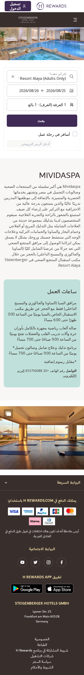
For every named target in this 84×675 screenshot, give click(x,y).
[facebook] (61, 562)
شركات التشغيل (42, 656)
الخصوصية (42, 639)
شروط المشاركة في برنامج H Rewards (42, 650)
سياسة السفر (42, 662)
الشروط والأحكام (42, 667)
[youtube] (22, 562)
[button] (42, 438)
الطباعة (42, 645)
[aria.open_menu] (75, 19)
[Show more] (8, 413)
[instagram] (48, 562)
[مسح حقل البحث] (12, 76)
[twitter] (35, 562)
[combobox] (42, 76)
